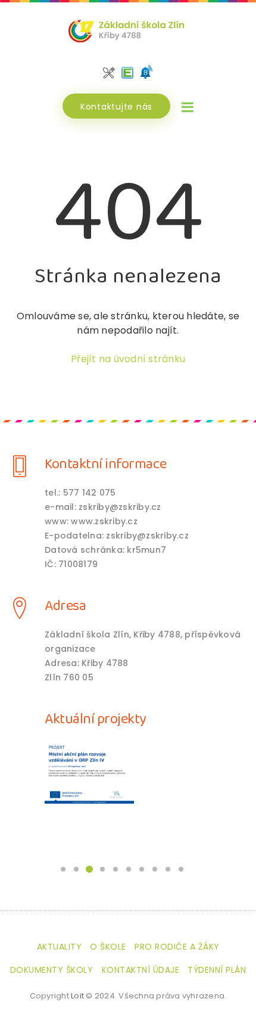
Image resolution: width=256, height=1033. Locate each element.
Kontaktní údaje (141, 970)
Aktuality (59, 947)
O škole (108, 947)
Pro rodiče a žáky (177, 947)
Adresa (65, 606)
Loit (77, 995)
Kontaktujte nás (116, 107)
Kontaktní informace (106, 464)
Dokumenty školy (51, 970)
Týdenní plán (217, 970)
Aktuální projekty (95, 719)
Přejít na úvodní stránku (128, 359)
